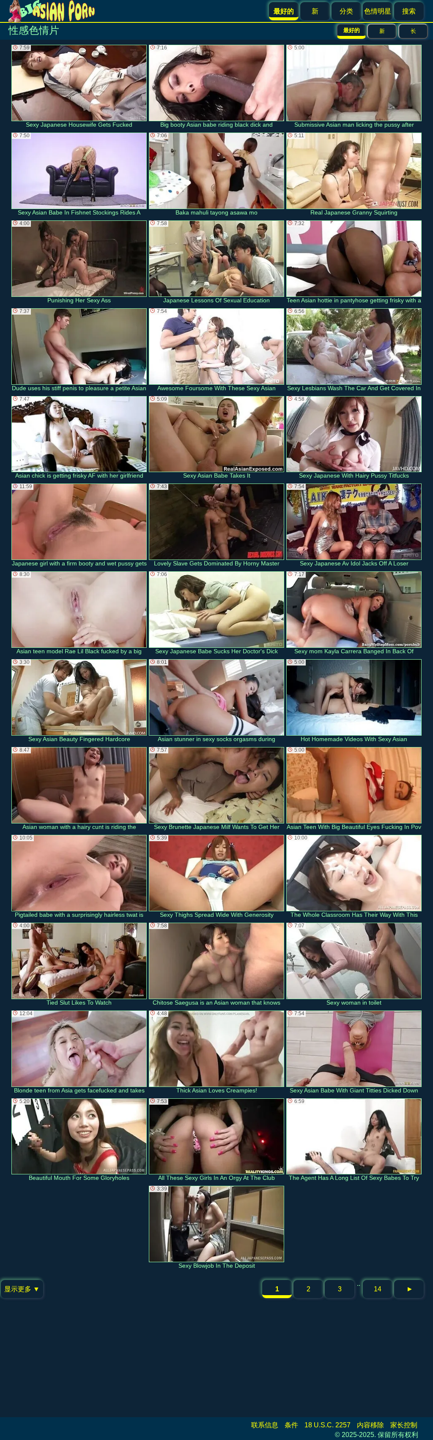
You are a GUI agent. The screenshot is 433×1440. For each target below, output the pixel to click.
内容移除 (370, 1425)
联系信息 (264, 1425)
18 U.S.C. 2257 (327, 1425)
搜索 (409, 11)
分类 (346, 11)
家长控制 (403, 1425)
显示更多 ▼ (22, 1289)
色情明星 (377, 11)
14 (377, 1289)
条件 (291, 1425)
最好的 (351, 30)
